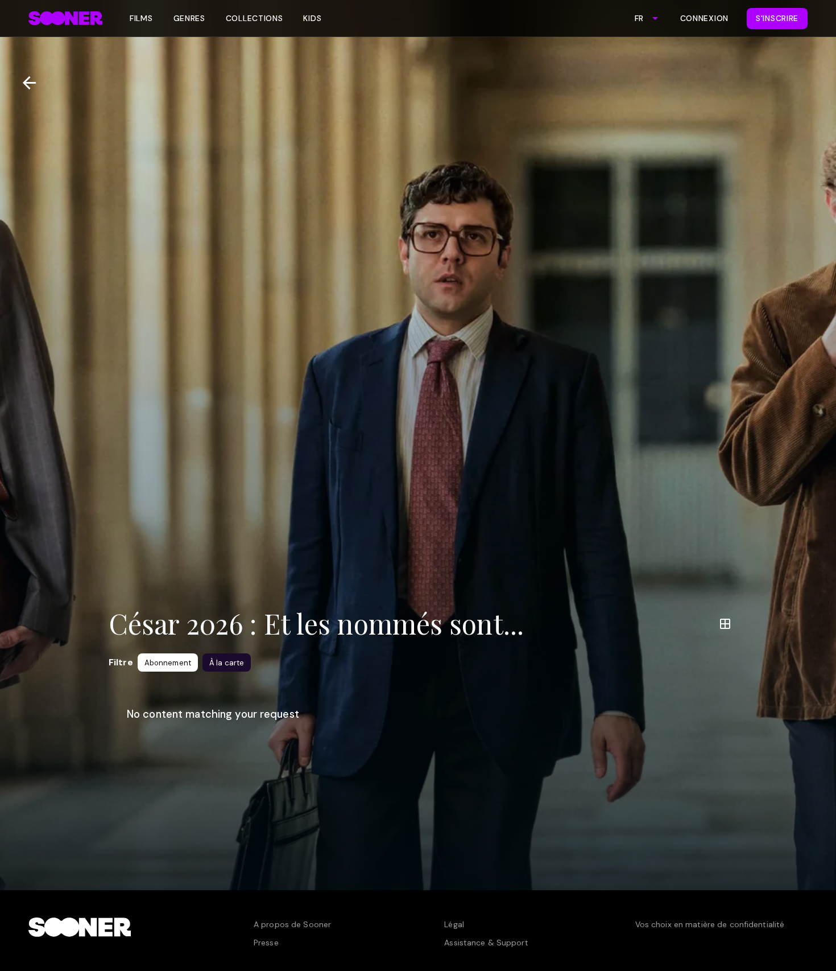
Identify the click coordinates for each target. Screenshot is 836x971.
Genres (189, 18)
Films (141, 18)
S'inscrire (777, 18)
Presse (266, 942)
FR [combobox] (639, 18)
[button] (168, 662)
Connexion (704, 18)
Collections (254, 18)
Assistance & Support (486, 942)
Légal (454, 924)
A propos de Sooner (292, 924)
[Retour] (25, 82)
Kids (312, 18)
